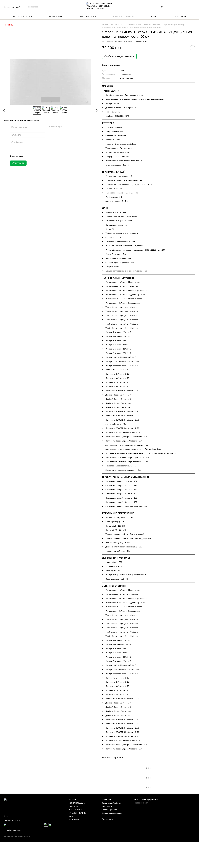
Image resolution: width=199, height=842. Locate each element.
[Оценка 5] (45, 156)
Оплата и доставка (109, 810)
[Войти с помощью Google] (69, 127)
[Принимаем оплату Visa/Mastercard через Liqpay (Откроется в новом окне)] (24, 824)
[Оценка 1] (28, 156)
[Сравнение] (171, 7)
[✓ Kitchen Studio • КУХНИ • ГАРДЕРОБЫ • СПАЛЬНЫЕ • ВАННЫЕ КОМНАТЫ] (17, 805)
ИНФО (154, 16)
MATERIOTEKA (88, 16)
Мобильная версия (14, 830)
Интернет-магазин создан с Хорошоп (17, 836)
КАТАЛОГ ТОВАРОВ (123, 16)
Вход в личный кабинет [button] (111, 803)
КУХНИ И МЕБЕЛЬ (22, 16)
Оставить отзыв (141, 41)
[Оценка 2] (32, 156)
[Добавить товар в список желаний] (192, 47)
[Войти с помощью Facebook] (64, 127)
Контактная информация (112, 813)
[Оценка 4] (41, 156)
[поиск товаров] (49, 7)
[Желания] (179, 7)
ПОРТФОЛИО (56, 16)
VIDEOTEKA (107, 806)
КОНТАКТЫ (180, 16)
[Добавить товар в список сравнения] (184, 47)
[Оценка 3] (36, 156)
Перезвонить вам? (12, 7)
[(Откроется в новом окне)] (46, 824)
